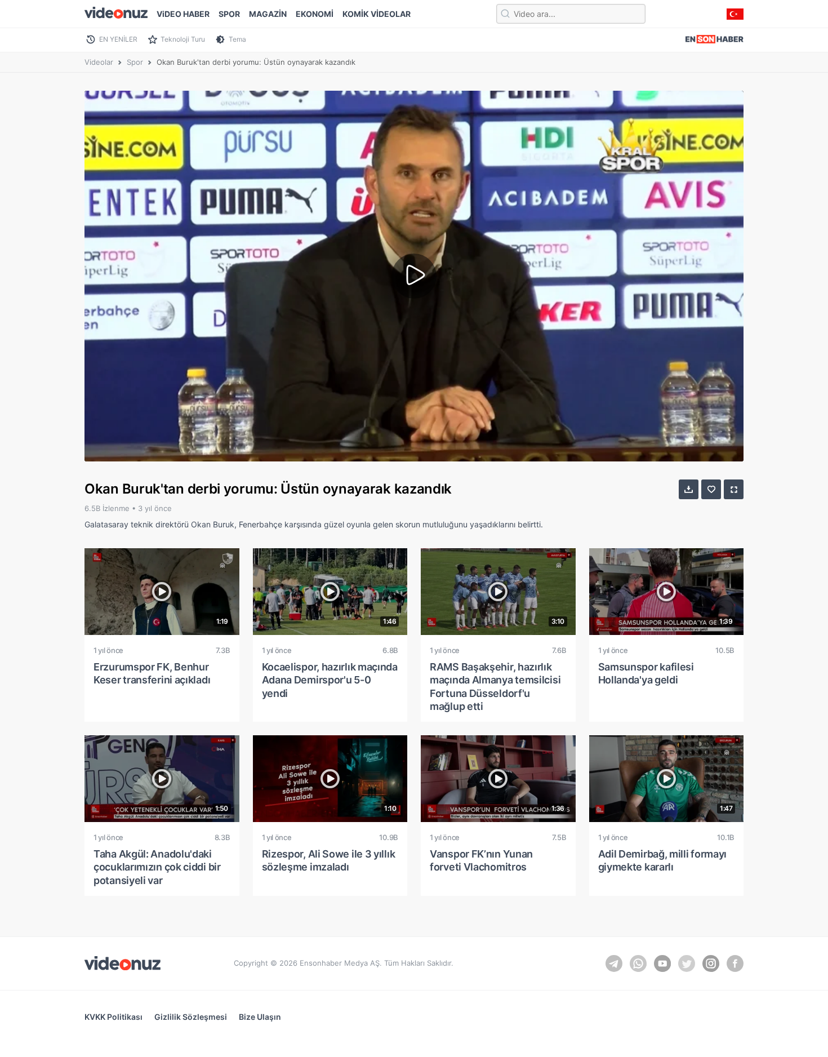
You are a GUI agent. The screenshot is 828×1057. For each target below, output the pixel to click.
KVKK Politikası (113, 1017)
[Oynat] (414, 276)
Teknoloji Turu (183, 39)
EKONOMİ (314, 14)
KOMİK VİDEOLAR (376, 14)
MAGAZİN (268, 14)
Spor (135, 61)
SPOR (229, 14)
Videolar (98, 61)
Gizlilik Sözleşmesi (190, 1017)
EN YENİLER (118, 39)
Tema (237, 39)
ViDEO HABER (183, 14)
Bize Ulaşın (260, 1017)
